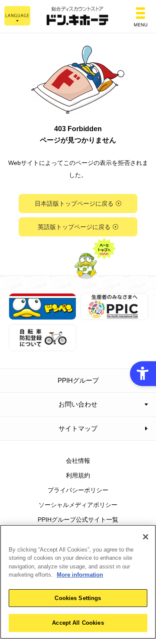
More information (80, 574)
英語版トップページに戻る (74, 226)
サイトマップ (78, 428)
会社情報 (78, 460)
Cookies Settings (78, 598)
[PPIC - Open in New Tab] (114, 314)
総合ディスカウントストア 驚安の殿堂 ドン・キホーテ (78, 16)
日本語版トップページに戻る (74, 203)
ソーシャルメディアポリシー (78, 504)
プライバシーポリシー (78, 490)
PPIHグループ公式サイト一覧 (78, 519)
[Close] (145, 536)
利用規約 (78, 475)
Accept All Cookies (78, 623)
